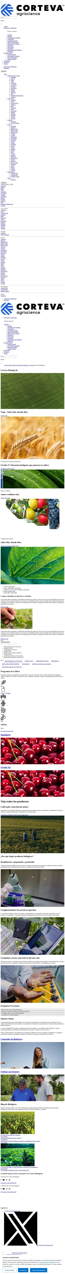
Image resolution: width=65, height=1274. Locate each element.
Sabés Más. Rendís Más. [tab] (10, 593)
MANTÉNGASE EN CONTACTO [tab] (12, 667)
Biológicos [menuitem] (10, 51)
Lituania (13, 155)
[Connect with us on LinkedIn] (9, 1180)
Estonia (13, 143)
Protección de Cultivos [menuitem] (13, 44)
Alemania (13, 126)
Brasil (12, 80)
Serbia (12, 166)
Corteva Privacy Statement (47, 1262)
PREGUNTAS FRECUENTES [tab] (10, 664)
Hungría (13, 149)
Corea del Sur (14, 103)
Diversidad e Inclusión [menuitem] (13, 56)
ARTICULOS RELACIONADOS (13, 656)
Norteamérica (11, 172)
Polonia (13, 160)
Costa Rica (14, 85)
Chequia (13, 134)
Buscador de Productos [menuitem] (10, 66)
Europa (9, 124)
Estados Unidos (15, 176)
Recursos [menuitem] (6, 62)
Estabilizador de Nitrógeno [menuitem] (14, 50)
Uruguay (13, 97)
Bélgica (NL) (14, 130)
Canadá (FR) (14, 175)
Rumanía (13, 164)
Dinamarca (14, 137)
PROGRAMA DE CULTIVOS (12, 647)
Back (5, 74)
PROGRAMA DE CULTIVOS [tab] (13, 661)
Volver (6, 26)
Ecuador (13, 86)
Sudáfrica (13, 179)
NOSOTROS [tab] (25, 664)
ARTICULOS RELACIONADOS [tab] (41, 664)
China (12, 101)
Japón (12, 109)
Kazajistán (13, 111)
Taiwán (13, 117)
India (12, 106)
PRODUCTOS (8, 648)
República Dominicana (17, 95)
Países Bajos (14, 158)
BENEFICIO (7, 651)
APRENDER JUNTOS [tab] (42, 661)
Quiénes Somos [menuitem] (8, 53)
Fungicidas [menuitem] (10, 48)
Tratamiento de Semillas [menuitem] (13, 38)
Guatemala (14, 88)
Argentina (3, 71)
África (9, 178)
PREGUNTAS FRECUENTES (12, 653)
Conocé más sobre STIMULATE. (10, 546)
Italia (12, 152)
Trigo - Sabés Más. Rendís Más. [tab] (12, 588)
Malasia (13, 112)
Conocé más (4, 415)
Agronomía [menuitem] (7, 60)
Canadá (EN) (14, 173)
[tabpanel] (32, 696)
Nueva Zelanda (15, 123)
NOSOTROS (7, 654)
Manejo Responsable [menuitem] (13, 42)
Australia (9, 120)
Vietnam (13, 118)
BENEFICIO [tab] (55, 661)
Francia (13, 146)
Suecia (12, 167)
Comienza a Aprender (14, 814)
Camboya (13, 100)
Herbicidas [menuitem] (10, 45)
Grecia (12, 147)
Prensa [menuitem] (6, 64)
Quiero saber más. (5, 498)
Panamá (13, 91)
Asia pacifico (10, 98)
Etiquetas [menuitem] (6, 68)
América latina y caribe (13, 75)
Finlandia (13, 144)
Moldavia (13, 156)
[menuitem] (9, 34)
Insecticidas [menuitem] (10, 47)
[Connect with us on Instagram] (6, 1180)
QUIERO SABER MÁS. (7, 468)
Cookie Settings (9, 1270)
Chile (12, 82)
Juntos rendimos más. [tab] (9, 591)
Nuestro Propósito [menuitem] (12, 57)
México (13, 89)
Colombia (13, 83)
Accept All (23, 1270)
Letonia (13, 153)
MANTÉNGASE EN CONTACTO (14, 657)
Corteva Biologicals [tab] (9, 586)
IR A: (2, 640)
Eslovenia (13, 140)
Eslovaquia (14, 138)
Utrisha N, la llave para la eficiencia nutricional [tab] (16, 589)
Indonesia (13, 108)
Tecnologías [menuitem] (10, 39)
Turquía (13, 169)
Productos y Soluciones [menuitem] (10, 28)
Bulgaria (13, 127)
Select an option (5, 642)
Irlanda (13, 150)
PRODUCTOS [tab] (29, 661)
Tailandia (13, 115)
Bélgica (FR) (14, 129)
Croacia (13, 135)
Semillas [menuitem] (9, 36)
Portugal (13, 161)
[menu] (1, 3)
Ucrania (13, 170)
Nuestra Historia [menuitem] (11, 59)
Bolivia (13, 79)
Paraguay (13, 92)
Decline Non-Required (38, 1270)
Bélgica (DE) (14, 132)
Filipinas (13, 105)
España (13, 141)
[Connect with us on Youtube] (4, 1180)
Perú (12, 94)
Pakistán (13, 114)
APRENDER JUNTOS (10, 650)
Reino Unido (14, 163)
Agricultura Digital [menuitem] (12, 41)
